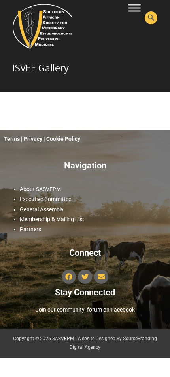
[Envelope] (101, 277)
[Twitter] (85, 277)
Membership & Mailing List (52, 219)
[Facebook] (69, 277)
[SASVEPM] (36, 24)
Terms (12, 139)
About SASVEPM (40, 189)
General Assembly (42, 209)
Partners (30, 229)
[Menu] (134, 7)
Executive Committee (45, 199)
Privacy (33, 139)
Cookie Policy (63, 139)
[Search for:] (151, 17)
